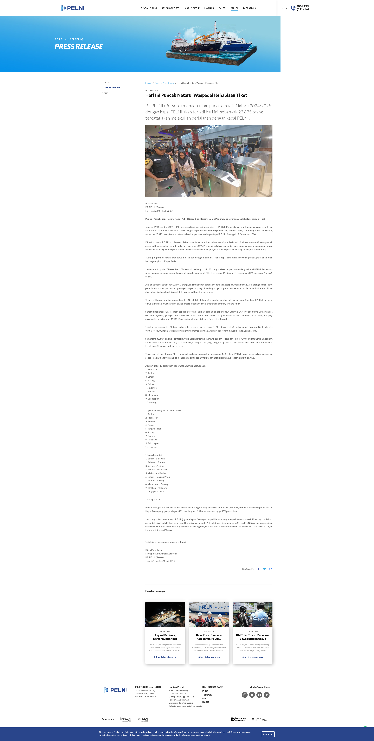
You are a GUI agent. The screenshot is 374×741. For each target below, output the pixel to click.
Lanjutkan (268, 734)
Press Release (168, 83)
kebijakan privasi (178, 732)
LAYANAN (209, 8)
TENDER (207, 694)
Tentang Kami (149, 8)
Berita (157, 83)
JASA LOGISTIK (192, 8)
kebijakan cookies (217, 732)
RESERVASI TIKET (171, 8)
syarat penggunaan (196, 732)
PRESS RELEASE (112, 87)
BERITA (234, 8)
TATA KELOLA (250, 8)
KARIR (206, 702)
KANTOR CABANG (212, 687)
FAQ (204, 698)
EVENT (105, 93)
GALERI (222, 8)
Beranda (149, 83)
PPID (205, 690)
